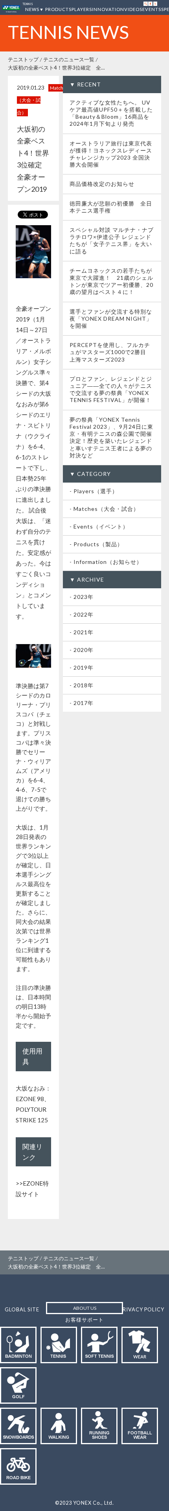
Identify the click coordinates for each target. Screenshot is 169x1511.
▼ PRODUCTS (55, 9)
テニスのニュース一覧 (68, 59)
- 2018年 (82, 685)
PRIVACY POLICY (141, 1309)
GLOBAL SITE (22, 1309)
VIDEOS (133, 9)
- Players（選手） (94, 491)
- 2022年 (82, 614)
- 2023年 (82, 596)
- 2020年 (82, 649)
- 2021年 (82, 632)
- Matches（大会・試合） (104, 508)
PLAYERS (82, 9)
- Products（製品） (96, 544)
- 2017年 (82, 703)
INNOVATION (108, 9)
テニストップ (23, 59)
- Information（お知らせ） (106, 561)
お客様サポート (84, 1319)
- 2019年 (82, 667)
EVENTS (151, 9)
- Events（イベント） (99, 526)
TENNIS (27, 4)
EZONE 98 (30, 1098)
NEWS (32, 9)
